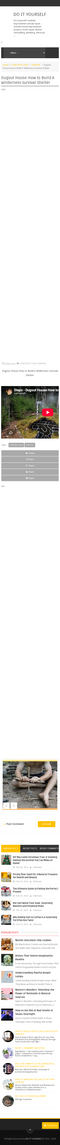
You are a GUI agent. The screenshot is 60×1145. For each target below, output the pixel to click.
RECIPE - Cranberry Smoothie (29, 1048)
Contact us (52, 1125)
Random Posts (10, 848)
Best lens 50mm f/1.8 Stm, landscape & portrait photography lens (34, 1065)
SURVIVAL (36, 65)
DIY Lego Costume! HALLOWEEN (30, 1096)
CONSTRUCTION (20, 65)
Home (5, 65)
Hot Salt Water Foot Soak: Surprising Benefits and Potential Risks (32, 905)
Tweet (31, 453)
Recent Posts (30, 848)
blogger (46, 824)
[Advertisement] (30, 226)
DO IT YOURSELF (29, 14)
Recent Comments (49, 848)
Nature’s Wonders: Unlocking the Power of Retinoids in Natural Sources (34, 993)
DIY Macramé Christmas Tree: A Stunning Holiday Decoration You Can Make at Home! (35, 860)
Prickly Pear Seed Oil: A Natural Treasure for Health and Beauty (35, 876)
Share (31, 459)
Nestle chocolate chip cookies (33, 940)
